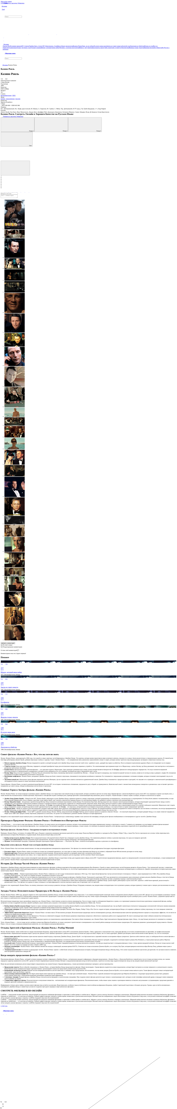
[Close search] (2, 62)
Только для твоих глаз (23, 47)
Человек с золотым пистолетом (69, 47)
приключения (10, 99)
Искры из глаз (148, 46)
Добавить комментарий (7, 643)
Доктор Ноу (6, 46)
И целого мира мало (100, 46)
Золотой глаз (126, 46)
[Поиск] (88, 11)
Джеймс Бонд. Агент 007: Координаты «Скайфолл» (45, 46)
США (14, 95)
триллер (17, 99)
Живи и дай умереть (85, 47)
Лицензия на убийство (137, 46)
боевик (3, 99)
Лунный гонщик (35, 47)
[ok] (7, 192)
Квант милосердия (67, 46)
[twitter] (27, 192)
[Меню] (88, 39)
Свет (30, 145)
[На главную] (2, 65)
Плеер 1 (31, 131)
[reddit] (31, 192)
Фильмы (6, 44)
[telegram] (11, 192)
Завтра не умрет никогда (114, 46)
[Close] (2, 1018)
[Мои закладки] (88, 19)
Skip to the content (6, 1)
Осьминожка (12, 47)
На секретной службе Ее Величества (117, 47)
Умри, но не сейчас (88, 46)
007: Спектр (25, 46)
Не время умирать (15, 46)
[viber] (19, 192)
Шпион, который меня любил (50, 47)
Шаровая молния (149, 47)
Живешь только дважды (136, 47)
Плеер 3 (98, 131)
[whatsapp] (23, 192)
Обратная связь (10, 53)
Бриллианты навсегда (99, 47)
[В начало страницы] (2, 1014)
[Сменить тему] (88, 35)
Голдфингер (158, 47)
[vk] (3, 192)
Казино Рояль (77, 46)
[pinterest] (15, 192)
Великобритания (6, 95)
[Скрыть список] (15, 168)
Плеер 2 (65, 131)
